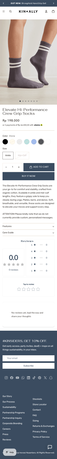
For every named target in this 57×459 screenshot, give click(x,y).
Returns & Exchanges (43, 426)
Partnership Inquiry (12, 418)
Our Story (7, 396)
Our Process (9, 401)
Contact (37, 409)
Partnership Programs (14, 412)
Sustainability (9, 407)
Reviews (7, 439)
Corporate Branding (12, 423)
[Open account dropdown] (46, 11)
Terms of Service (41, 437)
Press (5, 434)
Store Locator (40, 404)
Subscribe (28, 365)
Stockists (37, 399)
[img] (13, 265)
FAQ (35, 415)
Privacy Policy (40, 431)
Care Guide (8, 232)
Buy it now (28, 176)
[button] (40, 245)
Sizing (36, 420)
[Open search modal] (10, 11)
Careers (6, 429)
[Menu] (3, 11)
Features (7, 226)
